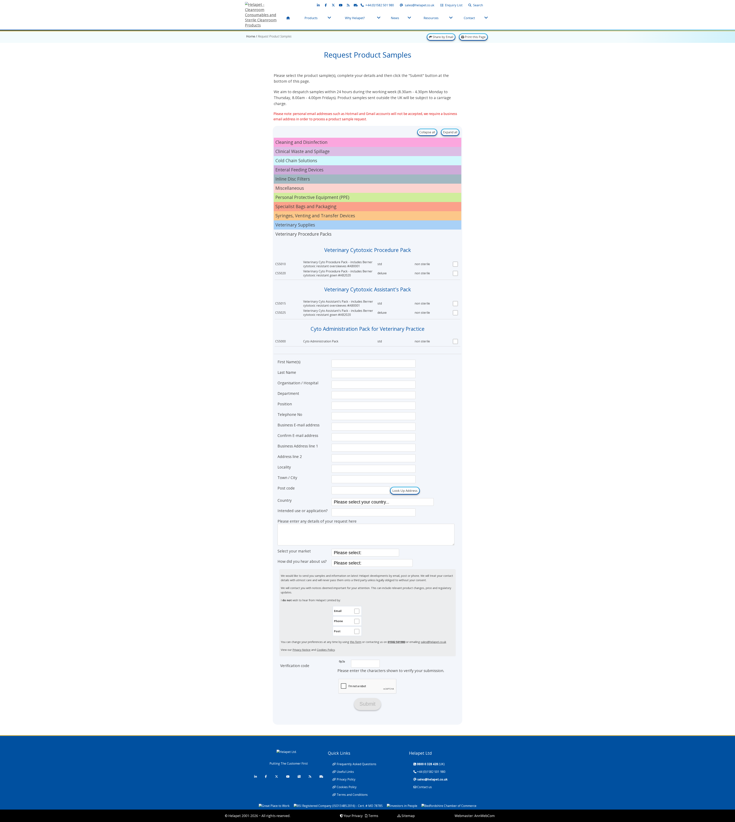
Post (337, 631)
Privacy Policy (346, 779)
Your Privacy (353, 816)
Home (250, 36)
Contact (469, 18)
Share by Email (442, 37)
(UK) (431, 764)
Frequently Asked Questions (356, 764)
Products (311, 18)
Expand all (450, 132)
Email (337, 611)
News (395, 18)
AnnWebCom (484, 816)
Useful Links (345, 772)
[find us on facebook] (325, 5)
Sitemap (408, 816)
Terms (373, 816)
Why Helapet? (355, 18)
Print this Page (475, 37)
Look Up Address (404, 491)
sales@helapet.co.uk (433, 642)
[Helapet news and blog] (348, 5)
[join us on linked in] (318, 5)
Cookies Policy (326, 650)
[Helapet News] (299, 776)
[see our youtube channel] (340, 5)
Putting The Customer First (289, 764)
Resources (431, 18)
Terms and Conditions (352, 795)
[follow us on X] (333, 5)
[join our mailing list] (355, 5)
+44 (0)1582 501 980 (431, 772)
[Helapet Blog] (310, 776)
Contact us (424, 787)
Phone (338, 621)
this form (355, 642)
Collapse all (427, 132)
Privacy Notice (301, 650)
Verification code (294, 665)
